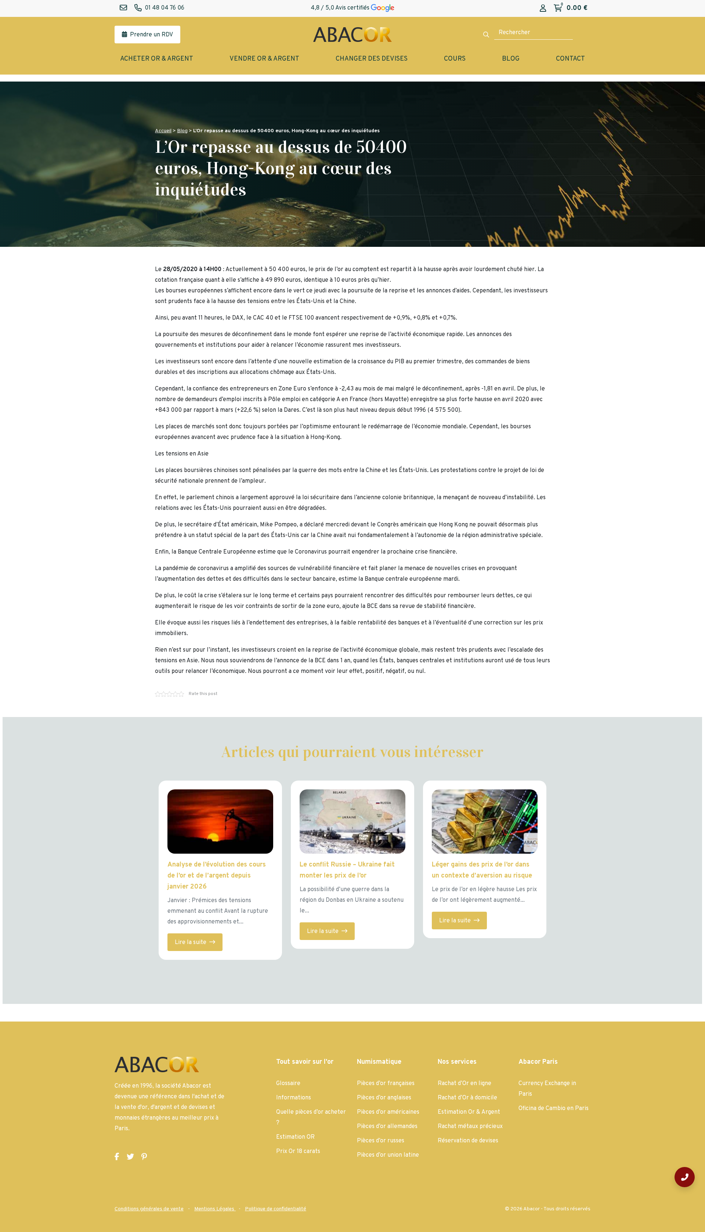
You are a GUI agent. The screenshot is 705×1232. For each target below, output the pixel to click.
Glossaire (288, 1083)
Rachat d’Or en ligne (464, 1083)
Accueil (163, 131)
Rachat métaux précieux (470, 1126)
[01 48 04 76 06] (685, 1177)
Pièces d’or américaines (388, 1112)
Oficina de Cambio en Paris (553, 1108)
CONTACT (570, 59)
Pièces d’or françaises (386, 1083)
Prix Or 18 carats (298, 1151)
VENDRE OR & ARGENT (264, 59)
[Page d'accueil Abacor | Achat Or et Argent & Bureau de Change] (352, 34)
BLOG (511, 59)
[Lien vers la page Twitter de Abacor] (130, 1157)
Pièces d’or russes (380, 1141)
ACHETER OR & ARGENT (156, 59)
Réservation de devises (468, 1141)
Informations (293, 1098)
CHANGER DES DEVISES (372, 59)
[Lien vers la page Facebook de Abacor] (117, 1157)
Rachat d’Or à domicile (467, 1098)
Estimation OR (295, 1137)
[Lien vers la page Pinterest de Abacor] (144, 1157)
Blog (182, 131)
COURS (455, 59)
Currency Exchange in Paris (547, 1089)
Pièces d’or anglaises (384, 1098)
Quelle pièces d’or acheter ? (311, 1118)
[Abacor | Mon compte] (543, 8)
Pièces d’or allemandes (387, 1126)
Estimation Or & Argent (469, 1112)
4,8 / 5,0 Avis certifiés (341, 8)
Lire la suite (191, 942)
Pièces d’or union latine (388, 1155)
